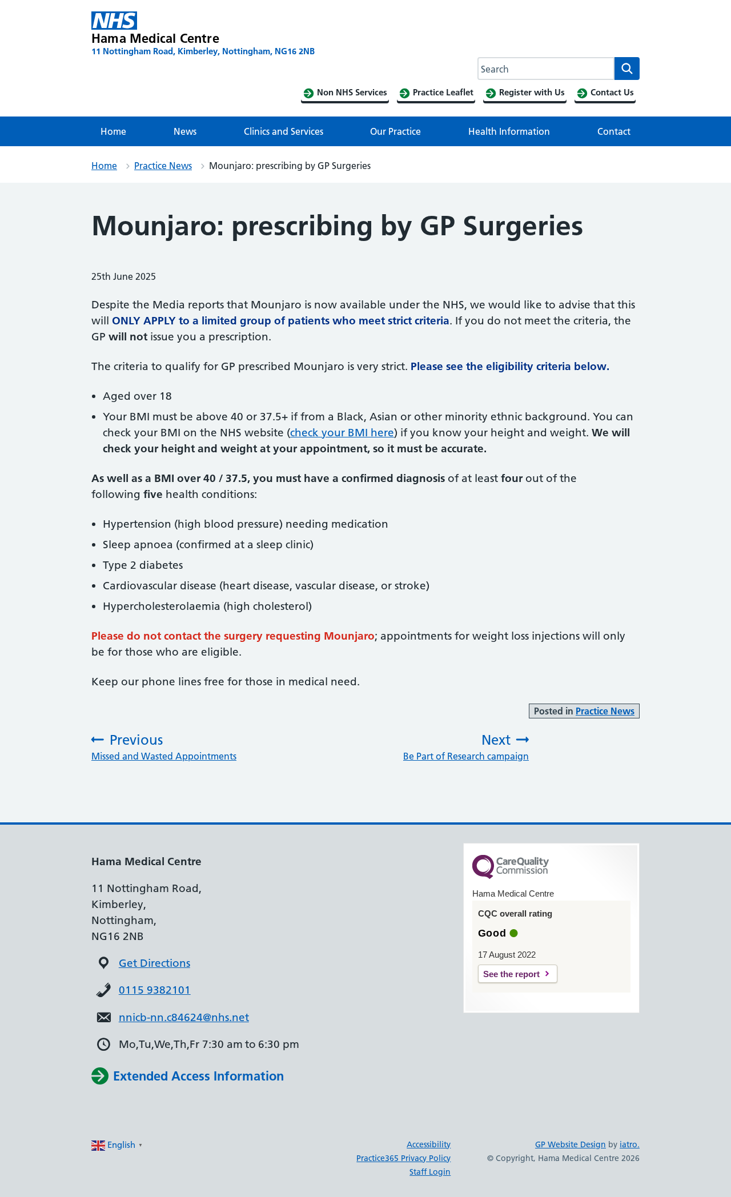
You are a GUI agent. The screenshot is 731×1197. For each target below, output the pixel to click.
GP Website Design (570, 1144)
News (185, 131)
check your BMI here (342, 432)
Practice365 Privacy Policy (403, 1158)
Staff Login (430, 1172)
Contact (613, 131)
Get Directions (154, 963)
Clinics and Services (283, 131)
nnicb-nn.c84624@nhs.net (184, 1017)
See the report (511, 974)
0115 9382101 (155, 990)
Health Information (509, 131)
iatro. (630, 1144)
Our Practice (395, 131)
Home (113, 131)
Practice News (163, 165)
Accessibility (429, 1144)
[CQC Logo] (510, 876)
